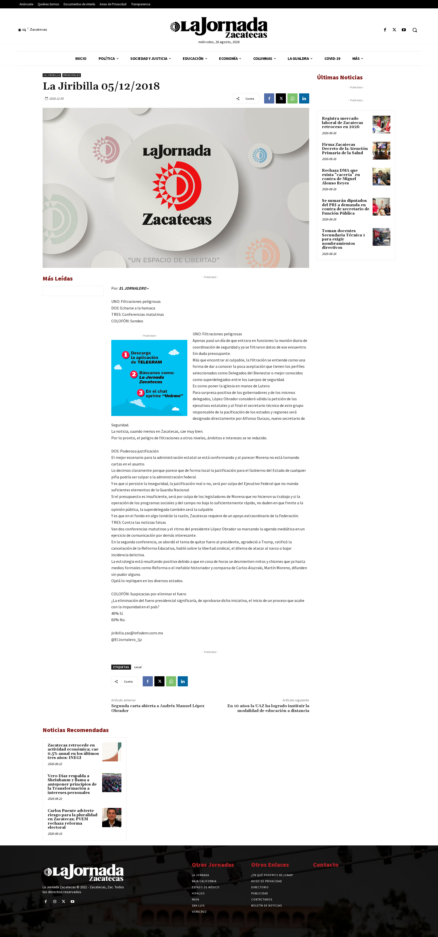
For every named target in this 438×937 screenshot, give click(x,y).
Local (137, 667)
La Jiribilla (52, 75)
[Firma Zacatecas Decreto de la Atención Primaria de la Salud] (381, 151)
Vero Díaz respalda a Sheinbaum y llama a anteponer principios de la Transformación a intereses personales (72, 784)
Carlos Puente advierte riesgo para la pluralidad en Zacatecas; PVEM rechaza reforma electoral (72, 819)
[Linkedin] (304, 98)
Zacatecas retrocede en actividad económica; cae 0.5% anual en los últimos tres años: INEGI (73, 751)
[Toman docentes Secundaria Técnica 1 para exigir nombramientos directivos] (381, 237)
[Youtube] (403, 30)
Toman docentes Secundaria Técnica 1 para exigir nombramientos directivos (343, 239)
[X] (394, 30)
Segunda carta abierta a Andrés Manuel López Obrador (157, 708)
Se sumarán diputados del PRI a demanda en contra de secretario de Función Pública (345, 207)
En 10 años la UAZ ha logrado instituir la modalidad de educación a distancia (268, 708)
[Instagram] (54, 901)
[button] (415, 30)
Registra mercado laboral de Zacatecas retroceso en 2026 (342, 122)
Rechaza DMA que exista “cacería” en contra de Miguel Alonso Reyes (341, 177)
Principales (71, 75)
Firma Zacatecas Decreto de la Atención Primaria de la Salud (345, 148)
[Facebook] (384, 30)
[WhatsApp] (292, 98)
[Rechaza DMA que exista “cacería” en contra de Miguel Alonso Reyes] (381, 176)
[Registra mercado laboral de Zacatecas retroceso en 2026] (381, 124)
